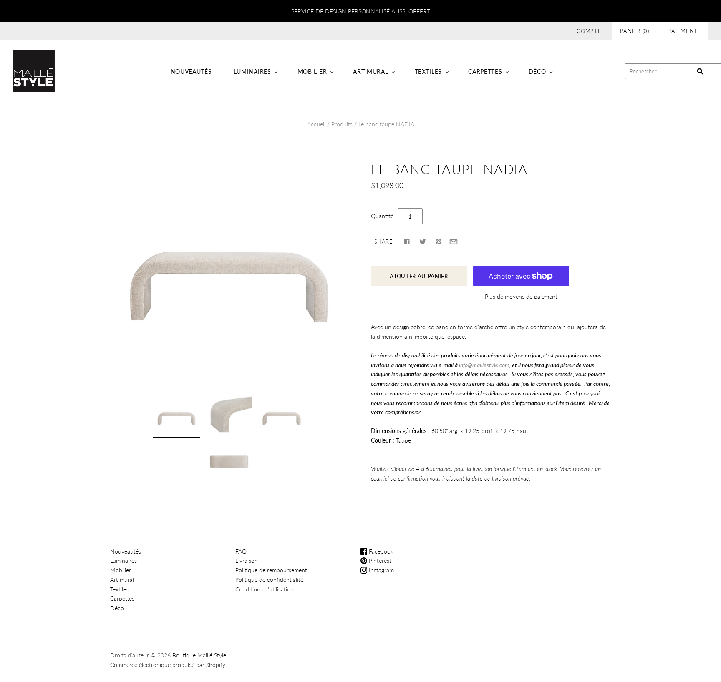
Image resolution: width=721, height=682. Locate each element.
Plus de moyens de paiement (521, 296)
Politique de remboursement (271, 570)
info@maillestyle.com (484, 364)
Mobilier (312, 71)
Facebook (380, 551)
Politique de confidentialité (269, 579)
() (634, 31)
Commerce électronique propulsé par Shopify (167, 664)
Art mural (370, 71)
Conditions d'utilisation (264, 589)
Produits (342, 124)
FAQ (241, 551)
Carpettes (485, 71)
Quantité (382, 215)
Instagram (380, 570)
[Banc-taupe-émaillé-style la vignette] (176, 414)
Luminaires (252, 71)
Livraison (246, 560)
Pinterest (379, 560)
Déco (537, 71)
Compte (589, 31)
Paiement (683, 31)
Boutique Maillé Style (199, 655)
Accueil (316, 124)
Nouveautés (191, 71)
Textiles (428, 71)
